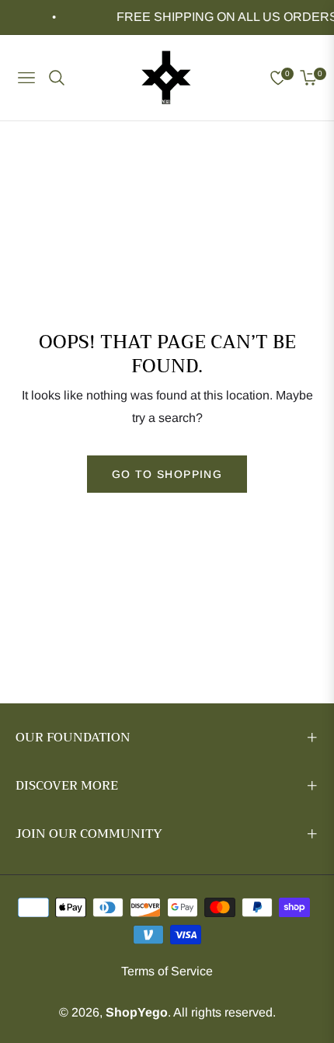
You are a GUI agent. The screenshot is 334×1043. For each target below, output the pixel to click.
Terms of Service (167, 971)
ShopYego (137, 1012)
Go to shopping (167, 474)
